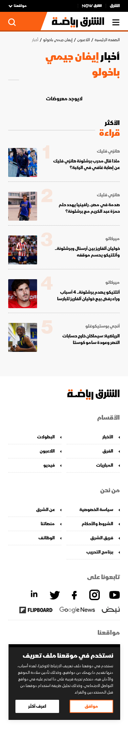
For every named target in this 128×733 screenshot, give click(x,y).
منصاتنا (48, 523)
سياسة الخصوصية (96, 509)
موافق (91, 706)
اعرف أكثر (37, 706)
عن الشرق (45, 509)
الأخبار (107, 437)
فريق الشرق (101, 538)
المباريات (104, 465)
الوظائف (46, 538)
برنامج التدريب (99, 552)
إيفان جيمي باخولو (58, 40)
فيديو (49, 465)
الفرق (107, 451)
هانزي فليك (108, 151)
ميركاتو (112, 238)
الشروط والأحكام (97, 523)
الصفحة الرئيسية (107, 40)
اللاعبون (83, 40)
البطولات (46, 437)
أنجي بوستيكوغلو (102, 326)
